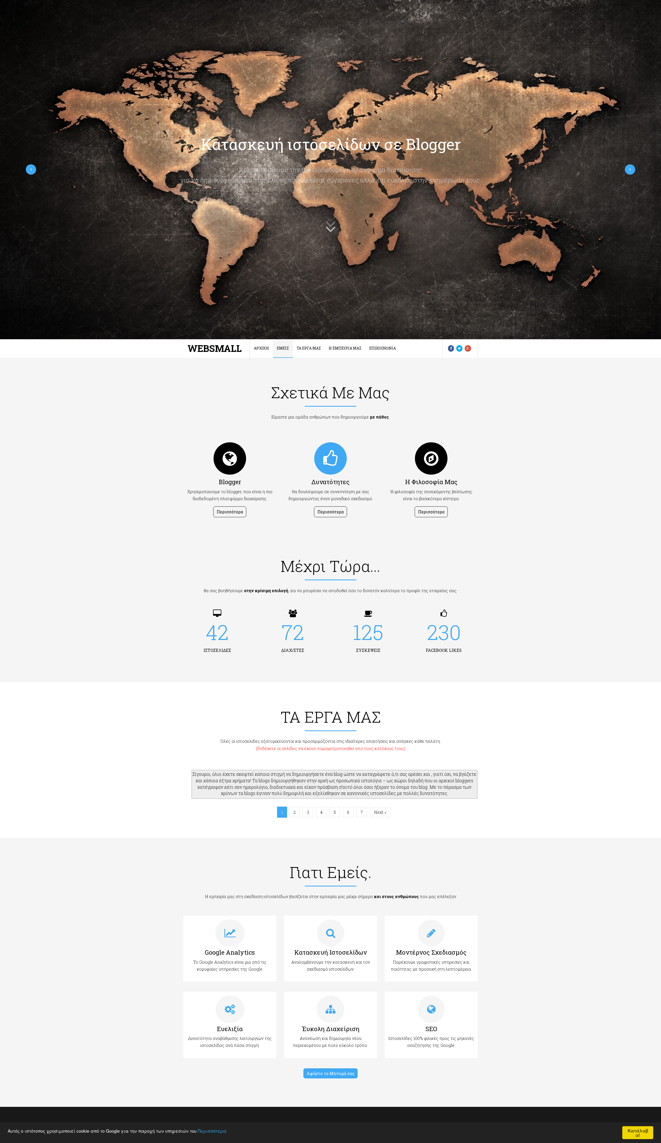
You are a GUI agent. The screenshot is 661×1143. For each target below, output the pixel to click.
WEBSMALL (214, 348)
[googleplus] (467, 348)
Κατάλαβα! (638, 1132)
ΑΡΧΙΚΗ (261, 348)
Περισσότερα (212, 1130)
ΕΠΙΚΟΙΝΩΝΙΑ (382, 348)
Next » (380, 812)
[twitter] (459, 348)
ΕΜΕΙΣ (283, 348)
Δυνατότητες (330, 482)
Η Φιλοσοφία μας (431, 482)
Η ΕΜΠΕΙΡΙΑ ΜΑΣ (345, 348)
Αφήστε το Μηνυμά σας (330, 1073)
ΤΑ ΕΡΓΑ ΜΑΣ (309, 348)
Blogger (230, 482)
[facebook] (451, 348)
